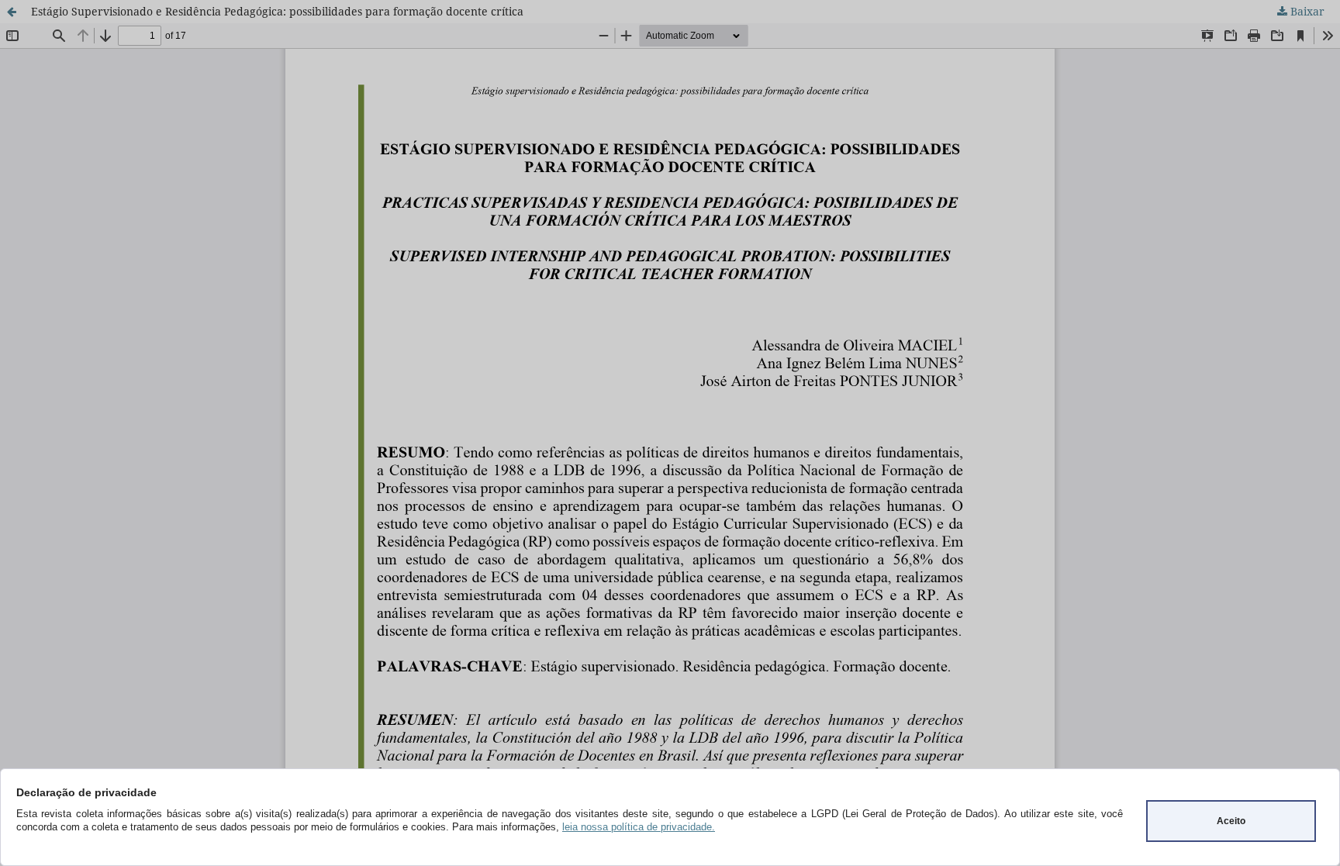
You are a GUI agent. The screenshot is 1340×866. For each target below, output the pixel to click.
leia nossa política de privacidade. (638, 827)
